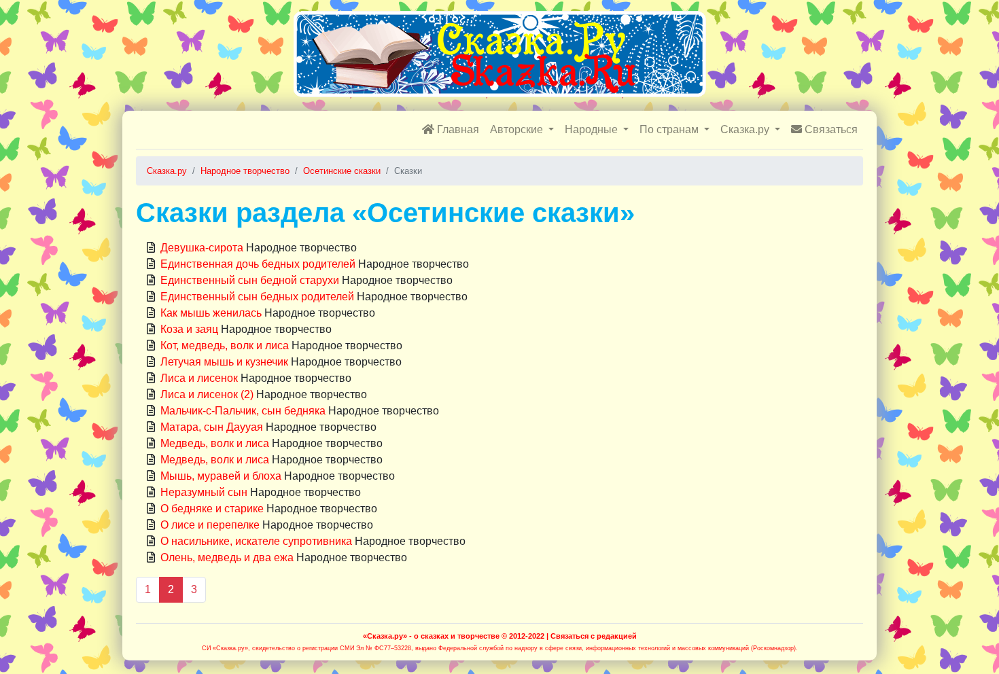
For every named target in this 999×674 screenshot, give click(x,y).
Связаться (830, 129)
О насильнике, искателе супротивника (256, 541)
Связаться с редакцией (593, 636)
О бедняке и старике (212, 508)
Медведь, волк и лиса (214, 443)
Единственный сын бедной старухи (249, 280)
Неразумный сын (203, 492)
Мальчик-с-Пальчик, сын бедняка (243, 410)
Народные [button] (592, 129)
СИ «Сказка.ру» (225, 648)
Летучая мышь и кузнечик (224, 362)
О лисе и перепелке (210, 525)
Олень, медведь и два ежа (227, 557)
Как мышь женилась (211, 313)
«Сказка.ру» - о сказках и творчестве (431, 636)
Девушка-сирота (201, 247)
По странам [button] (670, 129)
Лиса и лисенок (199, 378)
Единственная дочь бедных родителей (257, 264)
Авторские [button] (518, 129)
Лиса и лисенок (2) (206, 394)
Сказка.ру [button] (746, 129)
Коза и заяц (189, 329)
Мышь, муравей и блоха (220, 476)
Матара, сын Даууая (211, 427)
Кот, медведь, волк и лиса (224, 345)
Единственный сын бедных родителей (257, 296)
